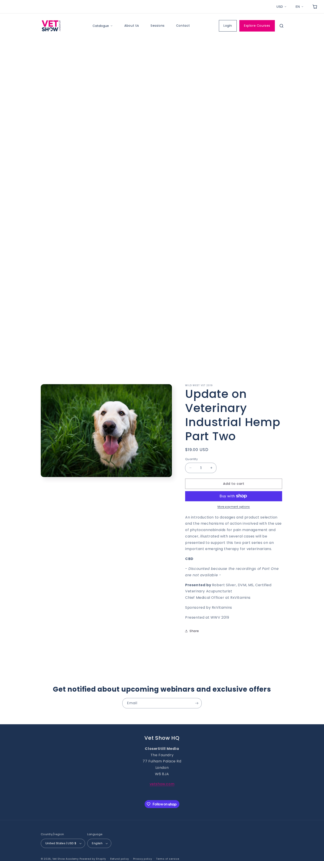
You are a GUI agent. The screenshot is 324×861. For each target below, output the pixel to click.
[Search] (281, 26)
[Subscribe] (196, 703)
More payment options (234, 506)
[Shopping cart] (315, 7)
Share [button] (194, 631)
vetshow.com (162, 783)
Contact (183, 25)
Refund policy (119, 858)
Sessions (158, 25)
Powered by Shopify (93, 859)
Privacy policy (142, 858)
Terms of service (167, 858)
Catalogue (101, 26)
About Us (131, 25)
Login (227, 25)
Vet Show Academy (65, 859)
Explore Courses (257, 25)
